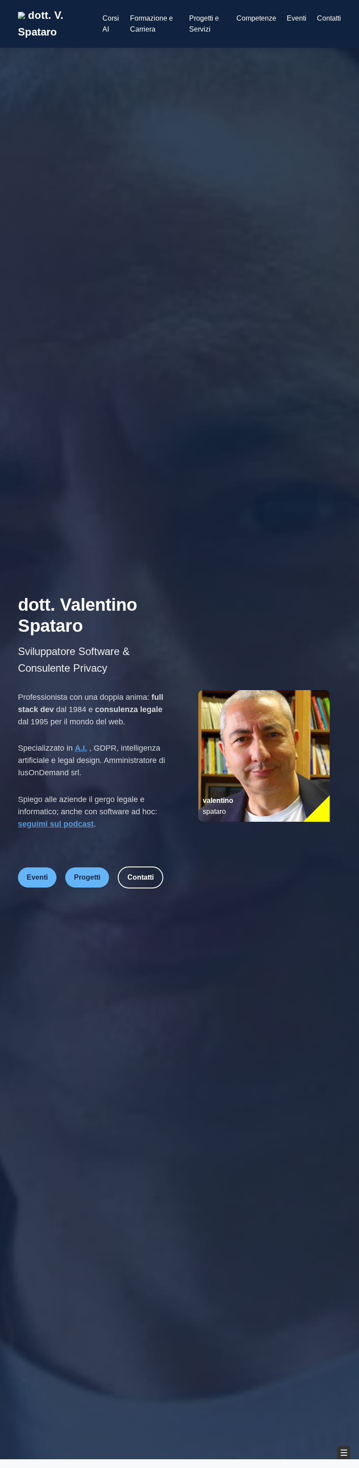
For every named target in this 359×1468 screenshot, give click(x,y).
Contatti (329, 18)
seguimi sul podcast (56, 824)
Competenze (256, 18)
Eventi (296, 18)
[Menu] (343, 1452)
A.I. (81, 748)
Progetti (87, 877)
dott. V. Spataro (40, 23)
